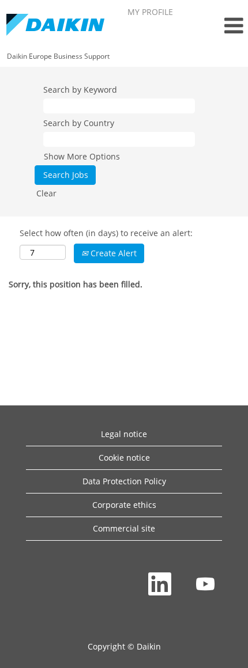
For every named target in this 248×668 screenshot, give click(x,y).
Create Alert (112, 253)
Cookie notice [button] (124, 457)
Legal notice (124, 433)
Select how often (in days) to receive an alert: (106, 232)
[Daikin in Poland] (55, 25)
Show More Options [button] (82, 156)
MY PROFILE (150, 11)
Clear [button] (46, 193)
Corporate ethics (124, 504)
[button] (215, 25)
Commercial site (124, 528)
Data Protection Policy (124, 481)
